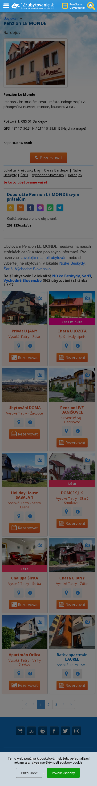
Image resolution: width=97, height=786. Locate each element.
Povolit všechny (63, 772)
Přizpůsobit (29, 772)
